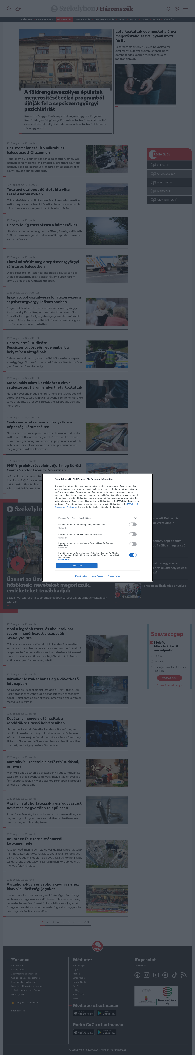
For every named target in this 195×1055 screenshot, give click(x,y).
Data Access (97, 576)
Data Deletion (81, 576)
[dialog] (97, 527)
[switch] (133, 524)
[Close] (147, 479)
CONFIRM (77, 566)
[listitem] (97, 518)
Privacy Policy (113, 576)
